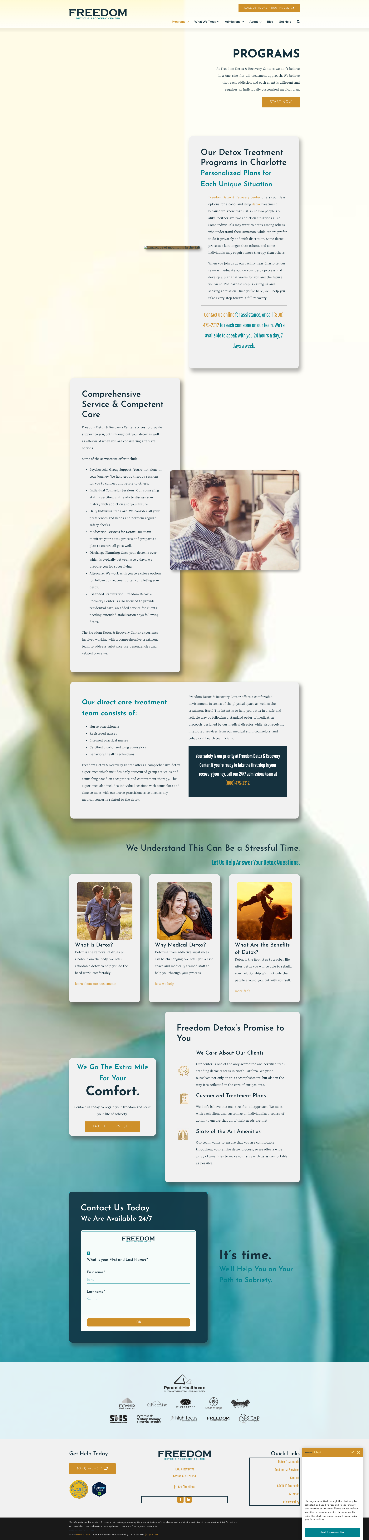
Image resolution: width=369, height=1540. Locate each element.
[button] (298, 21)
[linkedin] (188, 1500)
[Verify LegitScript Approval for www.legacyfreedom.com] (99, 1489)
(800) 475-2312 (237, 783)
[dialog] (332, 1494)
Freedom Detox (83, 1534)
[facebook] (180, 1500)
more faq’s (242, 991)
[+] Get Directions (184, 1486)
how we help (164, 984)
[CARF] (184, 1452)
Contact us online (219, 314)
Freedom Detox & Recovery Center (234, 197)
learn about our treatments (95, 984)
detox (256, 204)
